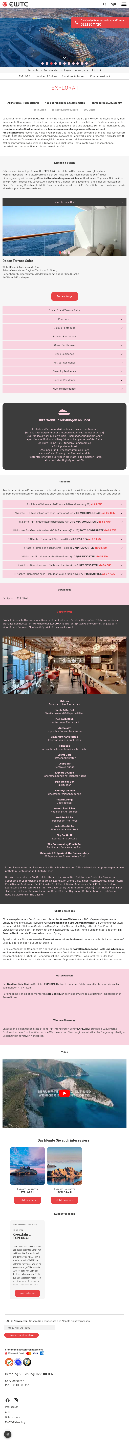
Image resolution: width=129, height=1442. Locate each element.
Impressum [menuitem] (11, 1406)
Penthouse (64, 319)
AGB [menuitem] (7, 1412)
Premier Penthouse (64, 336)
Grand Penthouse (64, 345)
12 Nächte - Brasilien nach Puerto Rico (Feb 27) (65, 547)
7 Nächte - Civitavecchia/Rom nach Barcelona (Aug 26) (64, 504)
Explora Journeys (74, 69)
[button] (42, 63)
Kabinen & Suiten (46, 76)
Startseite (33, 69)
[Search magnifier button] (104, 4)
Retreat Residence (64, 362)
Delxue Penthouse (64, 327)
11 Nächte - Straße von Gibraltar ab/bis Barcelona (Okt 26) (64, 530)
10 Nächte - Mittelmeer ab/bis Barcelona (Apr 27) (64, 556)
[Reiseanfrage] (116, 4)
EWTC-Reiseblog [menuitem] (15, 1422)
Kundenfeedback (100, 76)
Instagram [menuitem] (15, 1400)
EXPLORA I (25, 76)
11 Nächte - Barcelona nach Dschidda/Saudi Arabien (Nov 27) (64, 573)
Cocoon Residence (64, 379)
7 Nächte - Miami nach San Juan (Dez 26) (64, 538)
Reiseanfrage (65, 296)
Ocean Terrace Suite (64, 201)
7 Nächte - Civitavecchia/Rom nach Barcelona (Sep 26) (64, 512)
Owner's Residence (64, 388)
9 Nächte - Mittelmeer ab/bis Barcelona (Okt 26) (64, 521)
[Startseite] (15, 3)
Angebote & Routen (73, 76)
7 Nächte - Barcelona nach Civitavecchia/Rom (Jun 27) (64, 565)
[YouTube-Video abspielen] (64, 1093)
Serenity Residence (64, 371)
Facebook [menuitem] (7, 1400)
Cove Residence (64, 353)
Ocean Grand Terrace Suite (64, 310)
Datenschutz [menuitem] (12, 1417)
